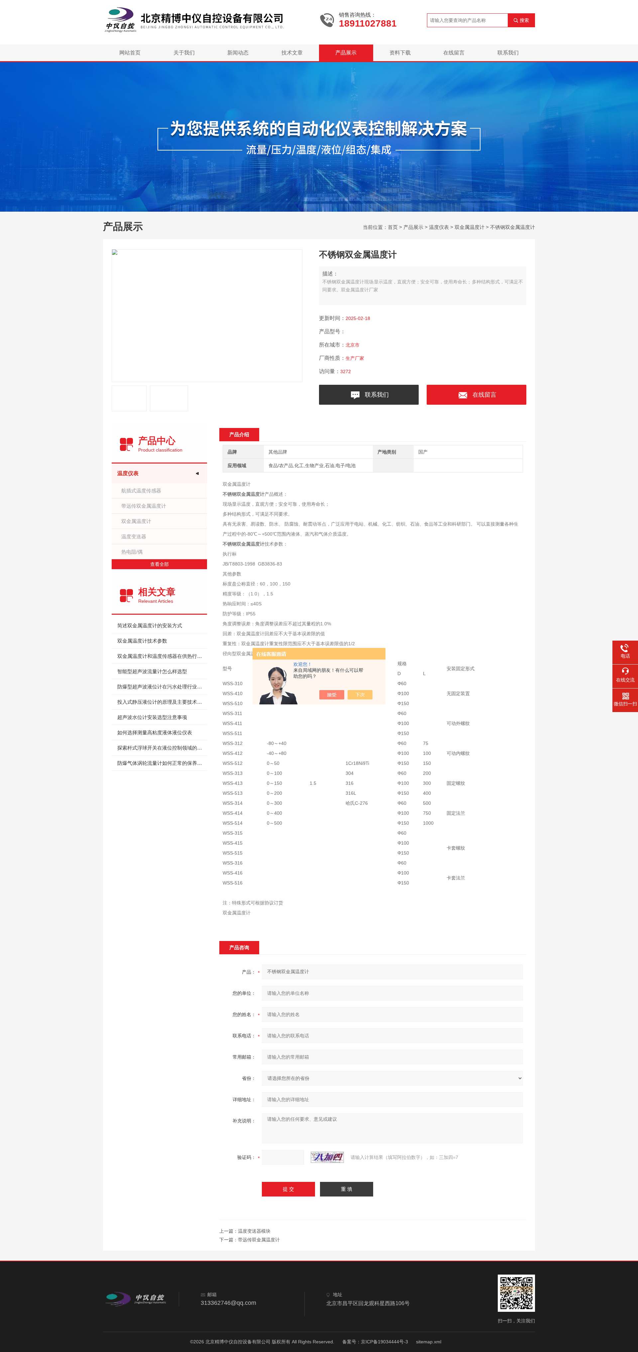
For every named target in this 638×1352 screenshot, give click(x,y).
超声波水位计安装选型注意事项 (152, 717)
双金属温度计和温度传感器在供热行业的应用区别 (162, 656)
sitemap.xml (428, 1341)
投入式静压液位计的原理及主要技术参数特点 (162, 702)
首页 (393, 227)
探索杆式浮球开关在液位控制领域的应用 (162, 748)
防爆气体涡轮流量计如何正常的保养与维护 (162, 763)
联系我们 (508, 52)
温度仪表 (439, 227)
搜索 (524, 20)
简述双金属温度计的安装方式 (149, 625)
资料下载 (400, 52)
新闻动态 (238, 52)
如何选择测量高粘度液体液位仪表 (154, 732)
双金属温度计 (469, 227)
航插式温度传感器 (141, 490)
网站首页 (130, 52)
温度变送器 (133, 536)
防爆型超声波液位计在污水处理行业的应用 (162, 686)
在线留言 (454, 52)
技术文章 (292, 52)
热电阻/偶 (132, 552)
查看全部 (159, 564)
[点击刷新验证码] (327, 1157)
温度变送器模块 (254, 1231)
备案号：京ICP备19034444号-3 (375, 1341)
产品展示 (346, 52)
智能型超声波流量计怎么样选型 (152, 671)
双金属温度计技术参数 (142, 641)
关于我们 (184, 52)
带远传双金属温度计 (143, 506)
